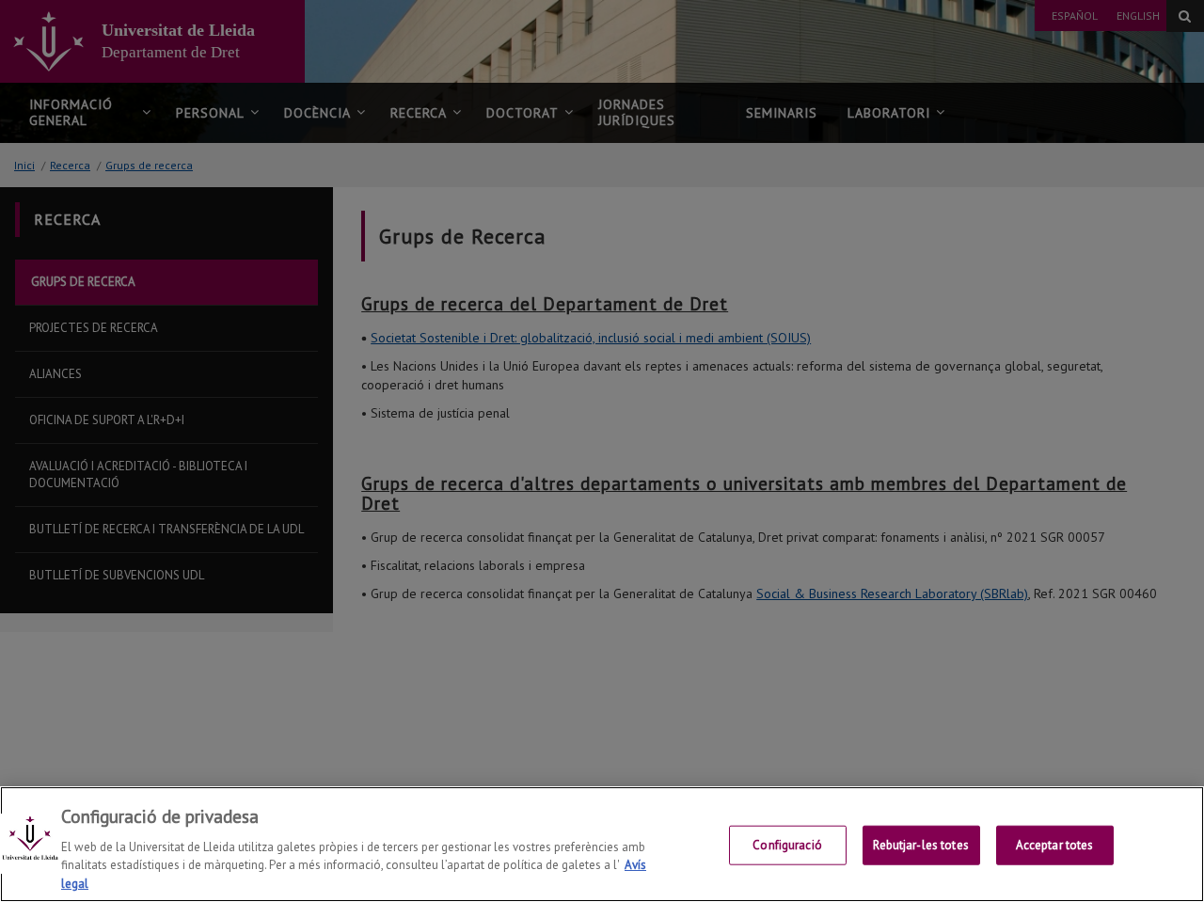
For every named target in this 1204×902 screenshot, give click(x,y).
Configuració (787, 845)
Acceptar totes (1055, 845)
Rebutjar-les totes (920, 845)
